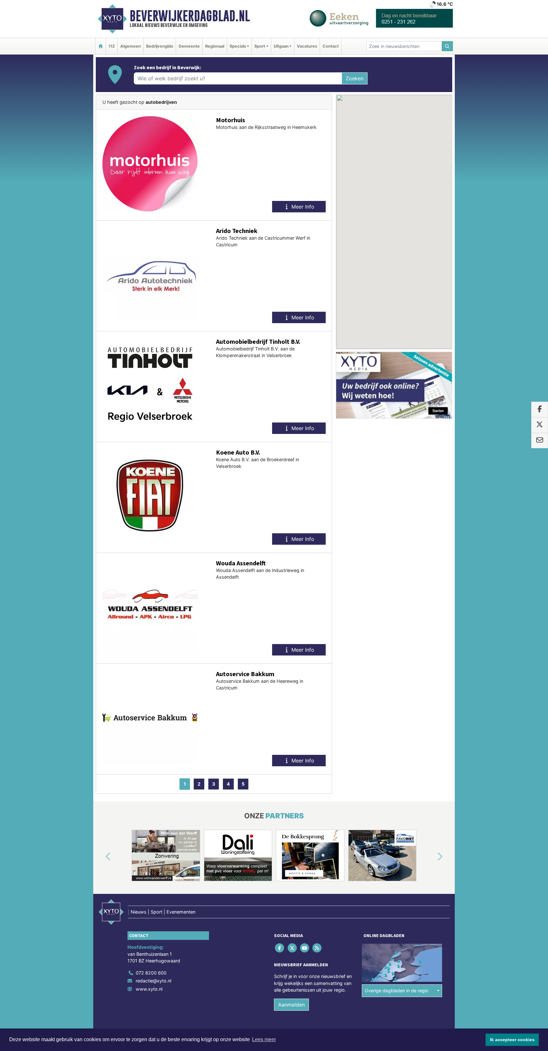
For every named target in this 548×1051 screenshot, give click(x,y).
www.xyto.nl (149, 989)
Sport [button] (259, 46)
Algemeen (130, 46)
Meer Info (302, 206)
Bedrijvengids (159, 46)
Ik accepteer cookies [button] (512, 1039)
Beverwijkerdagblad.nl (190, 16)
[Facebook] (280, 947)
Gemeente (189, 46)
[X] (292, 947)
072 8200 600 (151, 972)
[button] (100, 856)
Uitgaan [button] (281, 46)
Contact (331, 46)
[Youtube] (305, 947)
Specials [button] (238, 46)
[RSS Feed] (317, 947)
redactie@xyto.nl (153, 980)
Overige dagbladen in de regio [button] (396, 990)
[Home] (100, 46)
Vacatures (307, 46)
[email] (540, 440)
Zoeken (354, 78)
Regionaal (214, 46)
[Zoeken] (447, 46)
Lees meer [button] (264, 1039)
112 (111, 46)
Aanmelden (291, 1004)
